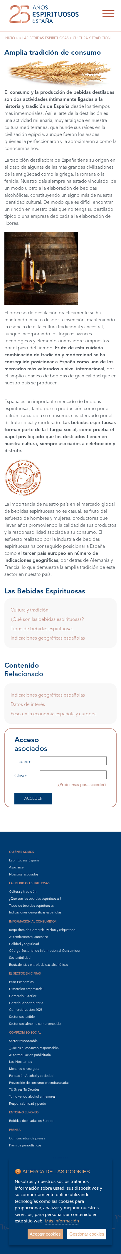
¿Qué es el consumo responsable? (34, 1048)
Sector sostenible (22, 1017)
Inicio (9, 38)
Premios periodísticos (25, 1145)
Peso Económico (21, 982)
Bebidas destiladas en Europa (31, 1121)
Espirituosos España (24, 860)
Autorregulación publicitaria (30, 1055)
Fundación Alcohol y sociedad (31, 1076)
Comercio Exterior (22, 996)
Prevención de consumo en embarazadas (39, 1083)
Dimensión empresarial (26, 989)
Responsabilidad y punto (27, 1104)
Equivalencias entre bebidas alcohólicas (38, 965)
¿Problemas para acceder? (82, 785)
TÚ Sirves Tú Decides (24, 1089)
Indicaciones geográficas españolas (48, 638)
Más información (62, 1221)
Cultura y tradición (29, 610)
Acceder (33, 799)
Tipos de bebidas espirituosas (42, 629)
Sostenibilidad (20, 958)
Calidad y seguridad (24, 944)
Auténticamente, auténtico (28, 937)
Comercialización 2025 (26, 1010)
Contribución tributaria (26, 1003)
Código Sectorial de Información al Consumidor (44, 951)
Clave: (20, 776)
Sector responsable (23, 1041)
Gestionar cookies (86, 1233)
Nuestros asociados (23, 874)
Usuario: (22, 762)
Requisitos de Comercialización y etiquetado (42, 930)
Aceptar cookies (45, 1233)
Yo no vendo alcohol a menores (32, 1096)
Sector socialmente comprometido (35, 1024)
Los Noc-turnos (20, 1062)
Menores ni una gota (24, 1069)
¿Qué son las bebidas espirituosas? (47, 619)
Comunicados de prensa (27, 1138)
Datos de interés (28, 704)
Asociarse (16, 867)
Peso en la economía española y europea (54, 714)
